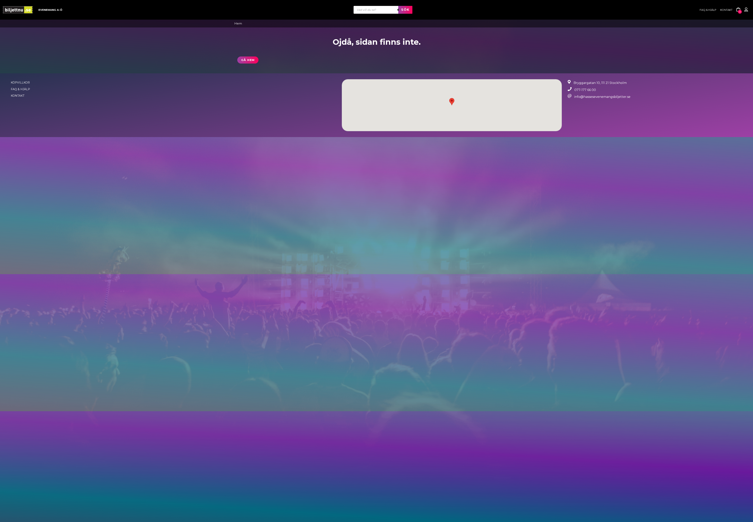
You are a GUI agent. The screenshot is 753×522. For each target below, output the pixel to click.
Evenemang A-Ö (50, 9)
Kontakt (726, 9)
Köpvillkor (20, 82)
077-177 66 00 (585, 90)
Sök (405, 10)
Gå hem (248, 60)
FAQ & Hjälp (20, 89)
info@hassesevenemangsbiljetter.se (602, 97)
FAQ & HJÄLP (708, 9)
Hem (238, 23)
